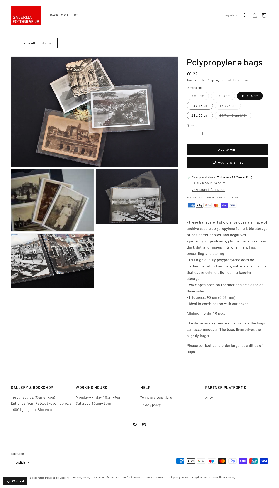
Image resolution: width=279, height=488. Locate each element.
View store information (208, 189)
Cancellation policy (223, 477)
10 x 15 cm (250, 96)
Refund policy (131, 477)
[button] (245, 15)
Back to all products (34, 43)
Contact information (106, 477)
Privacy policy (150, 405)
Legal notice (199, 477)
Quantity (192, 125)
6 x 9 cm (200, 97)
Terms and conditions (156, 397)
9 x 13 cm (225, 97)
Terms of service (154, 477)
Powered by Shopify (57, 477)
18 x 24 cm (230, 107)
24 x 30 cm (199, 115)
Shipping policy (178, 477)
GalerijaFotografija (32, 477)
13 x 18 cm (199, 105)
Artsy (209, 397)
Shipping (214, 80)
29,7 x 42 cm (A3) (235, 116)
